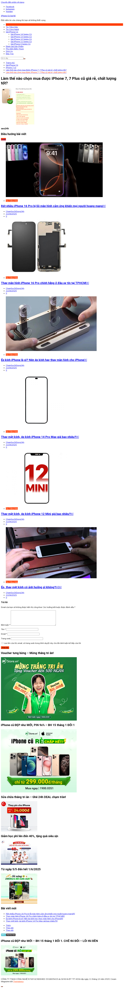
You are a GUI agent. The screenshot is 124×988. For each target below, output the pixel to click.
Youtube (9, 11)
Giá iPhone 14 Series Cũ (21, 34)
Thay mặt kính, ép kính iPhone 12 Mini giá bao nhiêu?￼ (37, 514)
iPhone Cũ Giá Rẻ (8, 16)
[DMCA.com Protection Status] (8, 935)
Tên (3, 629)
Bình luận (5, 625)
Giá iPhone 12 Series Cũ (21, 39)
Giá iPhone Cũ (12, 32)
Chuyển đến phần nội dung (12, 2)
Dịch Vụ (9, 51)
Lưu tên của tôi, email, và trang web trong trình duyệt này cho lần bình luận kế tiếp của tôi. (42, 643)
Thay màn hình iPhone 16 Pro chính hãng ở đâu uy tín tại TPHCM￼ (45, 283)
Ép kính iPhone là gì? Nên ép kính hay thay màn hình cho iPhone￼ (44, 360)
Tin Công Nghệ (12, 29)
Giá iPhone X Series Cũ (20, 44)
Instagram (10, 9)
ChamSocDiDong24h (15, 211)
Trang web (5, 638)
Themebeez (18, 981)
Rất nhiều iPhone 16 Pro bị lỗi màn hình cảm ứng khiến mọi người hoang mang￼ (53, 206)
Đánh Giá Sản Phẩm (14, 46)
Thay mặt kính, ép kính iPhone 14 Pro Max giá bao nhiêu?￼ (40, 437)
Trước (3, 139)
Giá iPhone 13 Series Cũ (21, 36)
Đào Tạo (10, 53)
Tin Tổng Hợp (12, 27)
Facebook (10, 6)
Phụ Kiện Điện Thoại (15, 49)
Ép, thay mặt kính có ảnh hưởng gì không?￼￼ (31, 587)
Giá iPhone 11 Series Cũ (21, 41)
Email (4, 634)
